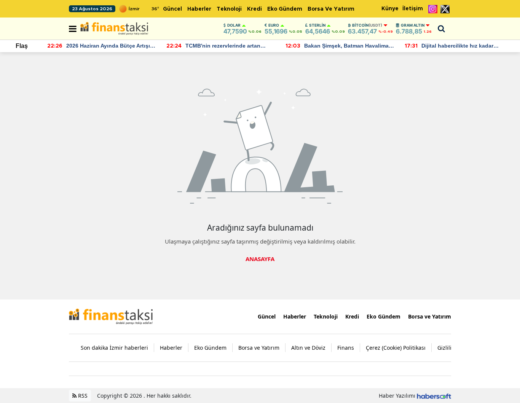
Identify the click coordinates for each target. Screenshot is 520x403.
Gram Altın (412, 25)
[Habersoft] (434, 396)
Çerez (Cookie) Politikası (396, 347)
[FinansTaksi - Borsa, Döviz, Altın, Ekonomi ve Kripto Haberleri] (111, 316)
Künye (390, 8)
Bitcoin (367, 25)
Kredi (254, 9)
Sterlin (317, 25)
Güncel (172, 9)
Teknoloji (229, 9)
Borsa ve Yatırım (331, 9)
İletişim (412, 8)
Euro (273, 25)
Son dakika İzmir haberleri (114, 347)
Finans (345, 347)
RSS (82, 395)
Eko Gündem (284, 9)
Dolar (234, 25)
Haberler (199, 9)
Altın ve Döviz (308, 347)
